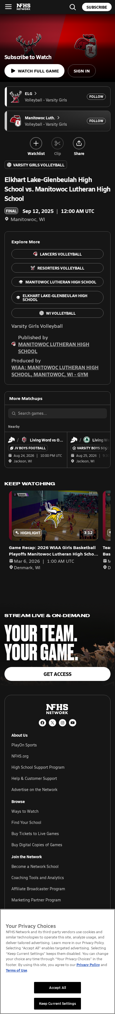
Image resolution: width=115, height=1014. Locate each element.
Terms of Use (16, 970)
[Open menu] (8, 7)
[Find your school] (73, 7)
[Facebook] (42, 722)
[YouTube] (72, 722)
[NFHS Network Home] (24, 7)
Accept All (57, 987)
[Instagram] (62, 722)
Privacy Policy (88, 964)
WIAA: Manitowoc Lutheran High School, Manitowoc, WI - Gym (55, 371)
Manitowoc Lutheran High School (53, 348)
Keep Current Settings (57, 1003)
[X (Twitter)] (52, 722)
